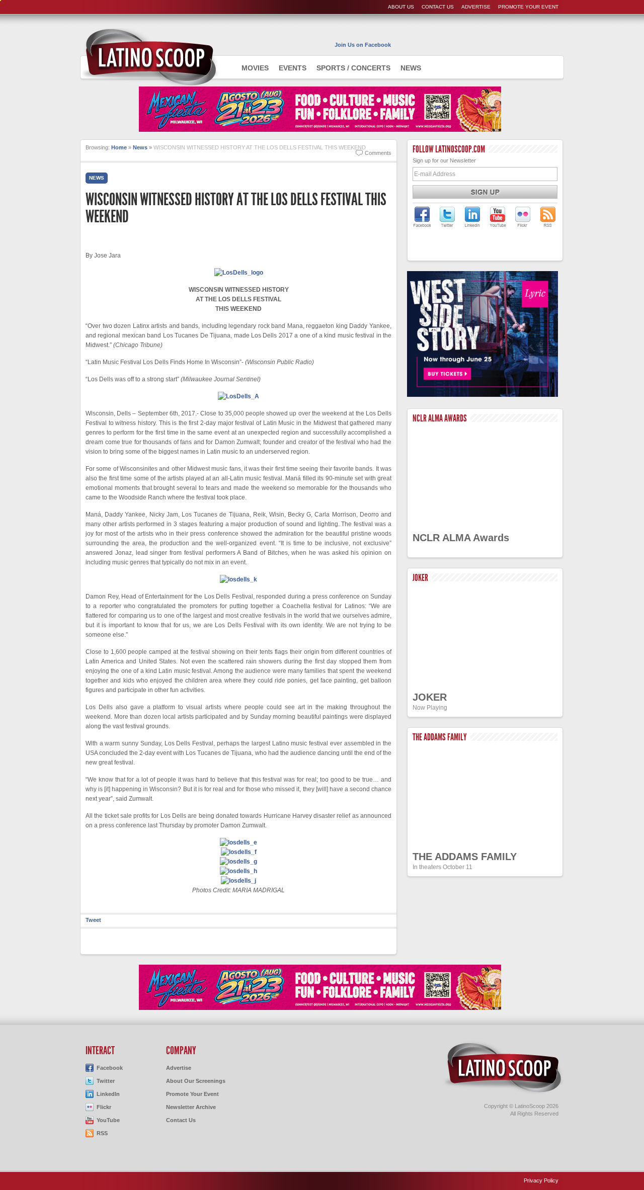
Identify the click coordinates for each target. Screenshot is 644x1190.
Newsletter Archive (191, 1107)
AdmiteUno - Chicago (149, 57)
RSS (102, 1133)
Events (292, 68)
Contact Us (438, 7)
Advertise (476, 7)
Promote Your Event (528, 7)
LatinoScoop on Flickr (522, 217)
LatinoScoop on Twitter (447, 217)
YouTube (108, 1120)
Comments (378, 153)
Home (119, 147)
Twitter (106, 1081)
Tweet (93, 920)
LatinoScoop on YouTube (497, 217)
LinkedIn (108, 1094)
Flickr (104, 1107)
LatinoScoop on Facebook (422, 217)
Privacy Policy (541, 1180)
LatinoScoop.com (503, 1067)
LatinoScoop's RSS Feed (547, 217)
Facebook (110, 1068)
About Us (401, 7)
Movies (255, 68)
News (410, 68)
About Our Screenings (195, 1081)
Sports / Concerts (353, 68)
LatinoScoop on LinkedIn (472, 217)
